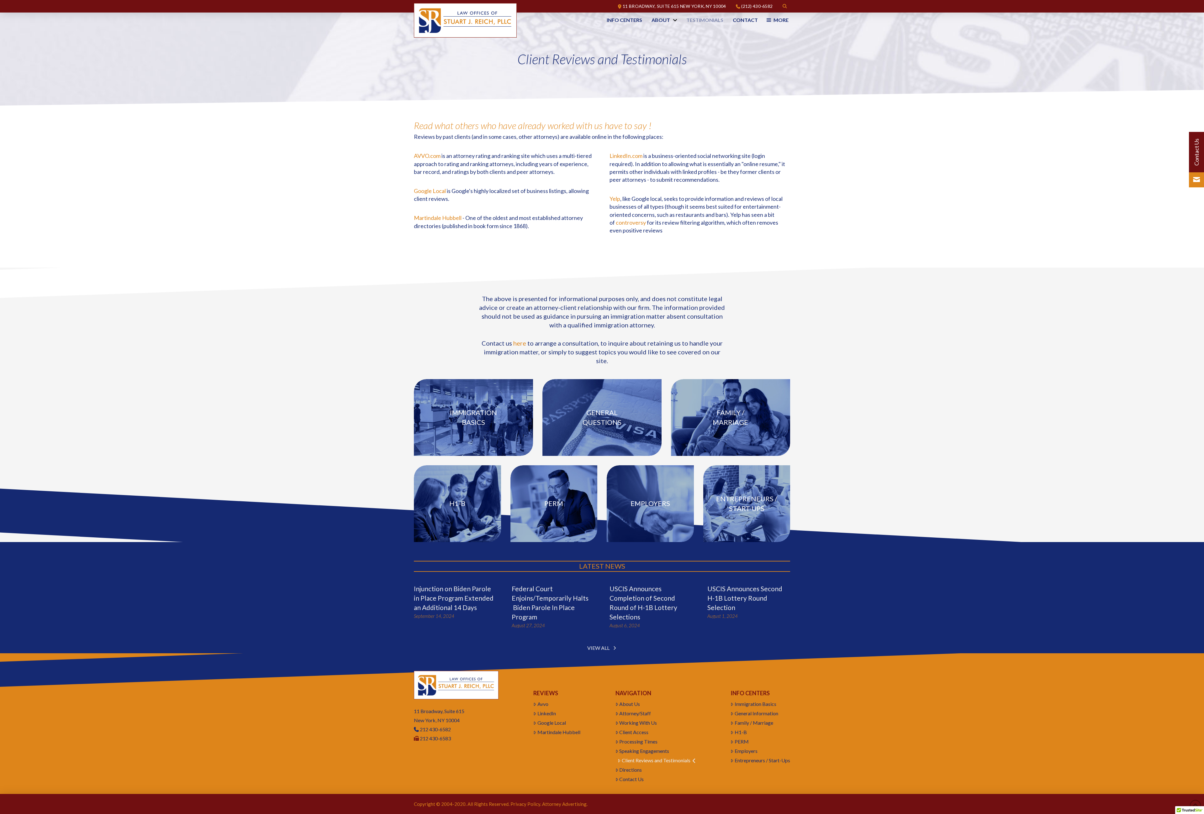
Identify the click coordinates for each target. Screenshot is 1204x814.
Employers (650, 503)
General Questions (602, 417)
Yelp (615, 198)
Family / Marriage (730, 417)
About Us (629, 704)
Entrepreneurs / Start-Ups (746, 503)
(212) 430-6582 (757, 6)
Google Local (430, 190)
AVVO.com (427, 155)
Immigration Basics (473, 417)
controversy (631, 222)
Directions (630, 770)
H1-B (457, 503)
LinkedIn (546, 713)
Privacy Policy (525, 804)
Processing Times (638, 741)
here (519, 343)
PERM (742, 741)
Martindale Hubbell (438, 217)
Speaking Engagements (644, 751)
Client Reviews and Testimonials (656, 760)
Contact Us (631, 779)
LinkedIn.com (626, 155)
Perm (553, 503)
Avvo (542, 704)
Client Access (633, 732)
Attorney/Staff (635, 713)
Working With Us (638, 723)
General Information (756, 713)
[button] (785, 6)
